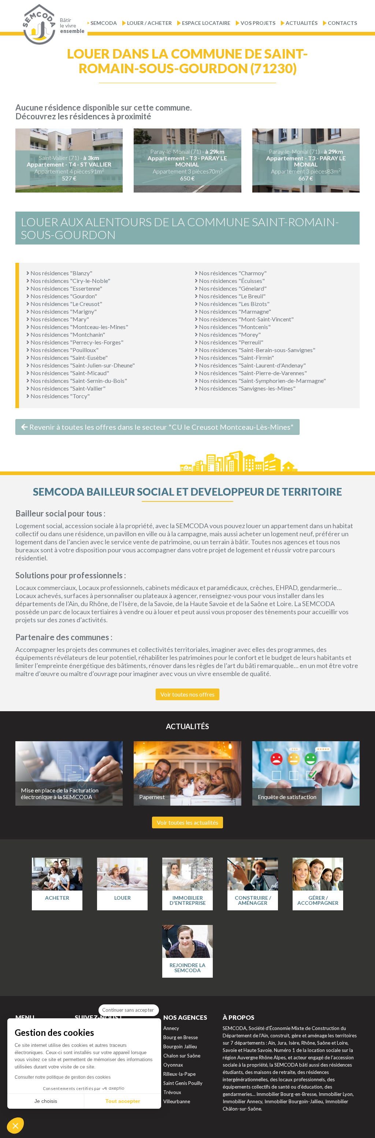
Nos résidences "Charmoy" (232, 272)
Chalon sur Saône (181, 1056)
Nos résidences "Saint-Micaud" (69, 372)
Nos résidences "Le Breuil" (232, 295)
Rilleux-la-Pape (179, 1074)
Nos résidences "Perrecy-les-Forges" (76, 342)
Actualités (302, 23)
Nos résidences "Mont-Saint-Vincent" (246, 319)
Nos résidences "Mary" (59, 319)
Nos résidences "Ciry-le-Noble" (69, 280)
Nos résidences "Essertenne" (65, 288)
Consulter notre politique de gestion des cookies (63, 1077)
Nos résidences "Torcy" (59, 395)
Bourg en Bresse (180, 1037)
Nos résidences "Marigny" (63, 311)
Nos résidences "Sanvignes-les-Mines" (247, 388)
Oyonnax (173, 1065)
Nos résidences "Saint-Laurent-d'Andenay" (252, 365)
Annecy (171, 1028)
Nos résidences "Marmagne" (234, 311)
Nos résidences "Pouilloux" (64, 349)
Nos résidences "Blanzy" (60, 272)
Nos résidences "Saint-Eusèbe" (68, 357)
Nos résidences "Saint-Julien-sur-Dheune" (82, 365)
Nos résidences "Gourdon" (63, 295)
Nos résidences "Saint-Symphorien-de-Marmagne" (262, 380)
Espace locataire (206, 23)
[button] (15, 1125)
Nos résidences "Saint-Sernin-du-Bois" (78, 380)
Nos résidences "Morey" (229, 334)
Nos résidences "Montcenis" (234, 326)
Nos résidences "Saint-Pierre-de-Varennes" (252, 372)
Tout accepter (122, 1101)
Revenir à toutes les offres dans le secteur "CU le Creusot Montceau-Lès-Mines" (161, 426)
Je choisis (45, 1101)
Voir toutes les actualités (187, 822)
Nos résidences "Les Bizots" (234, 303)
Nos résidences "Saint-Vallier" (67, 388)
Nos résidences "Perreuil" (230, 342)
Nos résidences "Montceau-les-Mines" (78, 326)
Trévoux (172, 1092)
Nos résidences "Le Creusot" (65, 303)
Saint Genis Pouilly (183, 1083)
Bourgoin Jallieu (180, 1046)
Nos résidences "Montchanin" (67, 334)
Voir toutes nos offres (187, 694)
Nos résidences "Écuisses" (231, 280)
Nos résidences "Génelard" (232, 288)
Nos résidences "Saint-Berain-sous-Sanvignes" (256, 349)
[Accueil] (37, 24)
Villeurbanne (176, 1101)
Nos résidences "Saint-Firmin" (236, 357)
